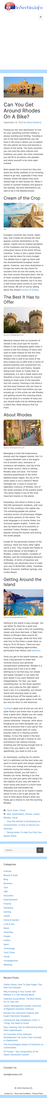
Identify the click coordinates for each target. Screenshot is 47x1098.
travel (15, 817)
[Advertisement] (23, 46)
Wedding (8, 964)
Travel (22, 810)
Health (7, 916)
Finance (7, 904)
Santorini (36, 650)
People (7, 936)
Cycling (7, 708)
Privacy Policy (37, 1093)
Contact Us (8, 1093)
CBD (6, 891)
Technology (9, 948)
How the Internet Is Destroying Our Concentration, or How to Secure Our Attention (22, 825)
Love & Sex (9, 924)
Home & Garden (11, 920)
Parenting (8, 932)
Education (8, 895)
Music (6, 928)
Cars (6, 887)
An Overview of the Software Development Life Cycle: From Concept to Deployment (22, 1037)
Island (36, 814)
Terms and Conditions (22, 1093)
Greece (28, 814)
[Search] (40, 850)
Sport (6, 944)
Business (8, 883)
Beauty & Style (11, 875)
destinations (18, 814)
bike (9, 814)
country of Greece (30, 290)
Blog (6, 879)
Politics (7, 940)
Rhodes (7, 817)
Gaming (7, 912)
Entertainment (10, 899)
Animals (7, 871)
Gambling (8, 908)
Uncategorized (11, 960)
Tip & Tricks (12, 810)
